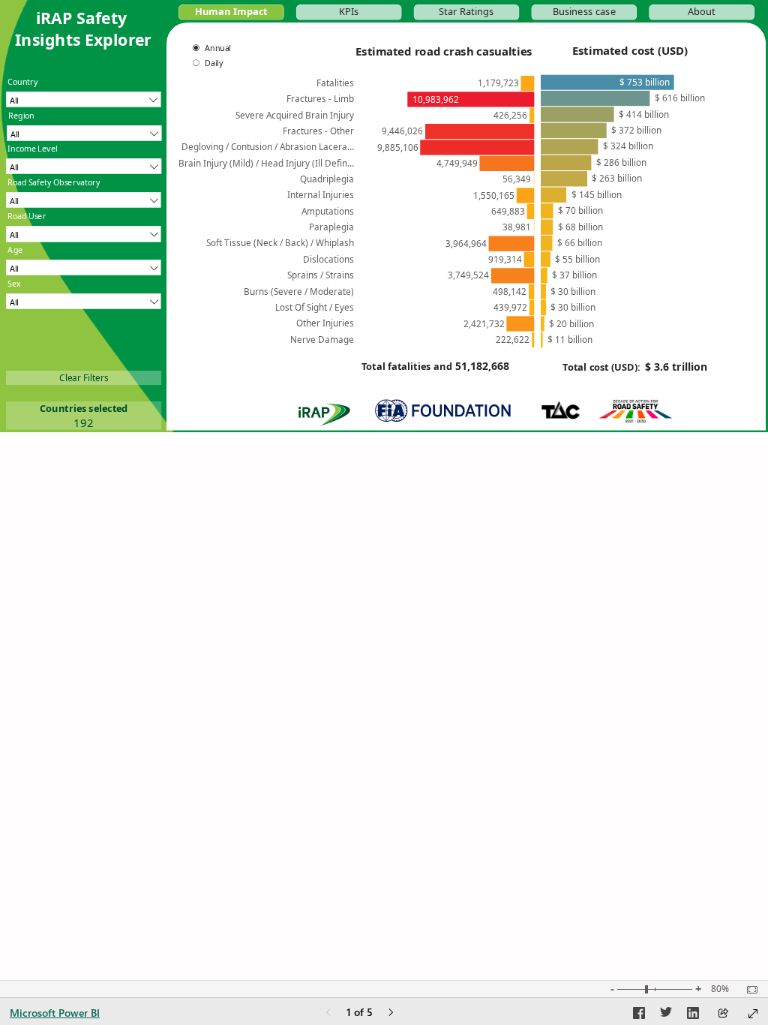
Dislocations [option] (328, 259)
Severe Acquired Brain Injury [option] (295, 115)
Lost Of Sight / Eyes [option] (314, 307)
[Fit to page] (748, 990)
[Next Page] (390, 1013)
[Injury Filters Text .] (84, 394)
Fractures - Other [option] (318, 131)
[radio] (217, 48)
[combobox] (83, 100)
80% (720, 989)
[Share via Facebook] (639, 1015)
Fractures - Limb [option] (320, 98)
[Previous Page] (328, 1013)
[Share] (723, 1014)
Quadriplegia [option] (327, 179)
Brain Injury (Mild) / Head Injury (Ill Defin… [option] (266, 163)
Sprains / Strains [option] (320, 275)
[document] (83, 35)
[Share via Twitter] (666, 1015)
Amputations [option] (328, 211)
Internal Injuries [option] (320, 194)
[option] (527, 83)
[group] (84, 35)
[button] (231, 12)
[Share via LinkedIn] (693, 1015)
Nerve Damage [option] (322, 339)
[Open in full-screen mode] (753, 1013)
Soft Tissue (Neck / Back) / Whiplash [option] (280, 242)
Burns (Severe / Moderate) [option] (299, 290)
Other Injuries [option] (325, 323)
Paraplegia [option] (331, 227)
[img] (635, 411)
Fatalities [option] (335, 83)
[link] (83, 378)
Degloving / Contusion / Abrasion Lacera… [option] (268, 146)
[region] (384, 216)
